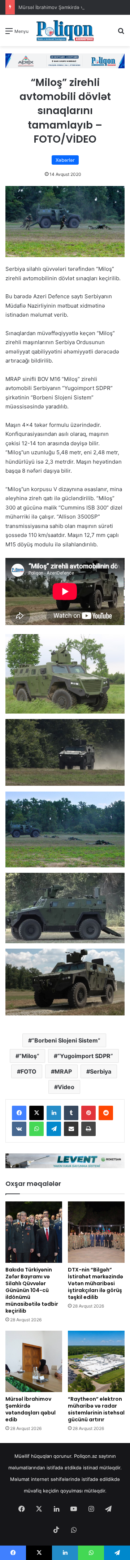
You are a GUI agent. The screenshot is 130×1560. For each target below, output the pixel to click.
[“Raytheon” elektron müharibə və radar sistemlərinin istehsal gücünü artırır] (96, 1361)
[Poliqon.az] (65, 30)
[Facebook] (19, 1113)
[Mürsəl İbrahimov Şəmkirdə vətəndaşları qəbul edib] (33, 1361)
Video (66, 1087)
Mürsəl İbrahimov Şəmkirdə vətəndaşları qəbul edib (30, 1409)
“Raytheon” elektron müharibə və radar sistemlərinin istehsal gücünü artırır (96, 1409)
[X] (36, 1113)
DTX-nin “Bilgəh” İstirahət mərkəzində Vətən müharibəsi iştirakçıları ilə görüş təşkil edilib (95, 1283)
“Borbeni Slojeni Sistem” (66, 1040)
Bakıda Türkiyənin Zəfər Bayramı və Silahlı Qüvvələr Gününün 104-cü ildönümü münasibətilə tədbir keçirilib (31, 1290)
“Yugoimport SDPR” (85, 1056)
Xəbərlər (65, 160)
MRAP (63, 1071)
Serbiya (100, 1071)
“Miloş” (29, 1056)
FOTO (28, 1071)
